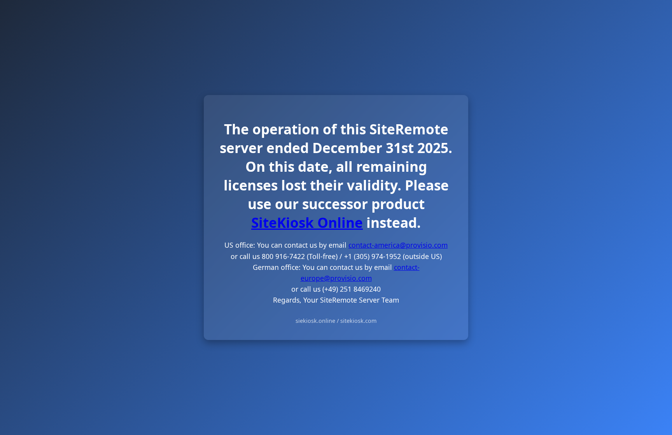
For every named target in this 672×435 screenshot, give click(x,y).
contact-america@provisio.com (398, 245)
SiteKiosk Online (307, 222)
